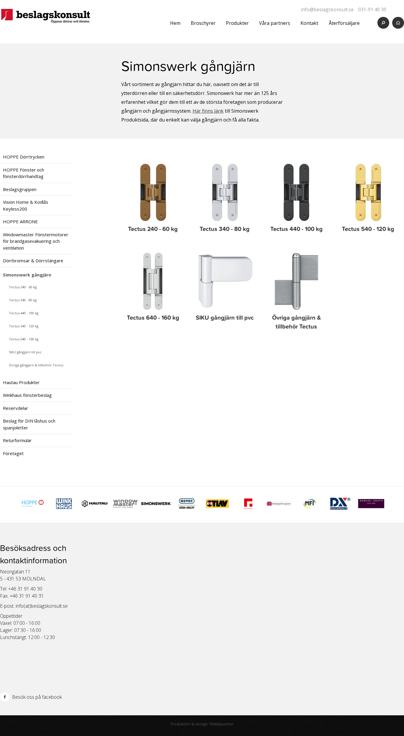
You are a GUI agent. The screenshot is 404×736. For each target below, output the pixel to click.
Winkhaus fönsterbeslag (27, 395)
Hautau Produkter (21, 382)
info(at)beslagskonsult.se (42, 606)
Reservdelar (15, 408)
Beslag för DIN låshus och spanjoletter (29, 424)
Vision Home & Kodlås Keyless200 (25, 205)
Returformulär (17, 440)
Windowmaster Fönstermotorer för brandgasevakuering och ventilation (35, 241)
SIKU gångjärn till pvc (25, 352)
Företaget (13, 453)
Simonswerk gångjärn (27, 275)
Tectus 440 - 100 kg (23, 313)
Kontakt (309, 23)
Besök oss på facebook (36, 697)
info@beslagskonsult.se (327, 9)
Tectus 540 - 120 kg (23, 326)
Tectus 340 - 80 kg (23, 300)
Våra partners (274, 23)
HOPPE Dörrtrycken (23, 157)
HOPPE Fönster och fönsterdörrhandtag (23, 173)
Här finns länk (208, 111)
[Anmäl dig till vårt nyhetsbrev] (398, 22)
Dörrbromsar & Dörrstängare (33, 260)
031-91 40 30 (372, 9)
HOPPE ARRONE (20, 221)
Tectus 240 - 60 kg (23, 287)
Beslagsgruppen (19, 189)
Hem (175, 23)
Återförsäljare (344, 23)
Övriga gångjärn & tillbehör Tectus (36, 365)
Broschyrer (203, 23)
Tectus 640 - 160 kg (23, 339)
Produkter (237, 23)
